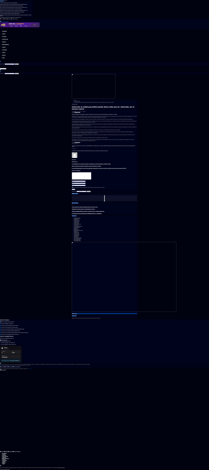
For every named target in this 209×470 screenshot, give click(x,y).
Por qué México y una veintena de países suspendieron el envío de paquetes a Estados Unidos (91, 163)
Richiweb (29, 368)
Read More (62, 467)
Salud (3, 57)
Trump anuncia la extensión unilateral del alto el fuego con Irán (85, 207)
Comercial (76, 220)
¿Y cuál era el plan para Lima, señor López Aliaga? (8, 2)
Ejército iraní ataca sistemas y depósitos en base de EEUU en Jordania (86, 166)
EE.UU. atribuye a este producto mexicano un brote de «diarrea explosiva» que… (13, 7)
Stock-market (77, 238)
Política (3, 33)
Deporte (4, 55)
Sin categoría (77, 237)
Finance (76, 225)
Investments (77, 227)
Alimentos (76, 219)
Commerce (77, 221)
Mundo (76, 231)
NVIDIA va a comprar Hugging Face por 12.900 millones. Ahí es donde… (12, 11)
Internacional (5, 39)
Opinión (4, 47)
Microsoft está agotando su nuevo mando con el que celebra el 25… (11, 5)
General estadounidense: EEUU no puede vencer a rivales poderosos (88, 211)
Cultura (3, 52)
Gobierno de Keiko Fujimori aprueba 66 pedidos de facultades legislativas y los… (14, 4)
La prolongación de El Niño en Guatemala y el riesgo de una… (10, 17)
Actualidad (4, 31)
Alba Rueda (74, 111)
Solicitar (34, 25)
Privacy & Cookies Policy (5, 469)
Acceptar (58, 467)
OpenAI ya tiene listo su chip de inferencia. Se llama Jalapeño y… (11, 8)
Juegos (76, 228)
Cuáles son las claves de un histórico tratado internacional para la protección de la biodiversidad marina (90, 150)
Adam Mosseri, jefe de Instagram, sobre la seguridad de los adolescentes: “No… (14, 10)
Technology (77, 239)
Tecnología (4, 49)
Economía (4, 36)
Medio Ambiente (5, 44)
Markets (76, 229)
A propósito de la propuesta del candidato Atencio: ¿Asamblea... (87, 213)
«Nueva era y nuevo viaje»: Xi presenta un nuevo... (83, 209)
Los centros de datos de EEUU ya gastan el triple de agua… (10, 13)
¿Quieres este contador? (11, 360)
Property (76, 234)
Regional (4, 41)
